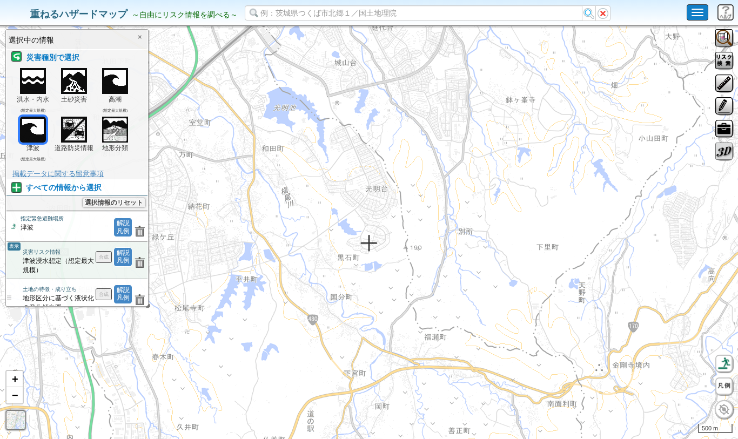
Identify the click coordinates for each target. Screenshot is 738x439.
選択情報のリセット (114, 202)
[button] (14, 379)
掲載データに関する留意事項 (58, 174)
